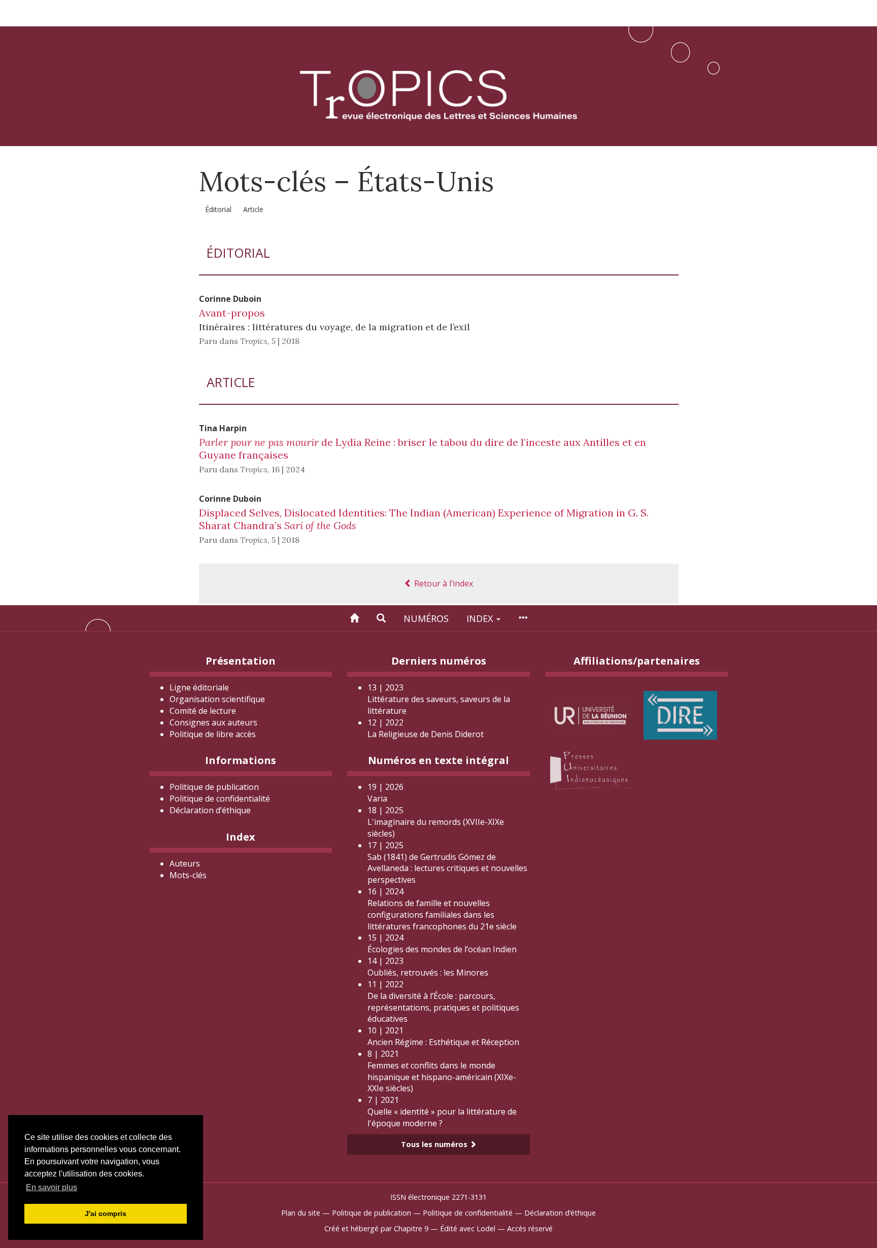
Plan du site (300, 1213)
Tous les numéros (435, 1144)
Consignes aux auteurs (213, 722)
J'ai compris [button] (105, 1213)
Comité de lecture (203, 710)
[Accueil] (354, 618)
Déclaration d (210, 810)
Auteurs (185, 863)
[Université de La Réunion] (590, 714)
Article (253, 209)
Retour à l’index (442, 583)
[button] (381, 618)
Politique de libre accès (213, 734)
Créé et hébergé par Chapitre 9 (376, 1228)
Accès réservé (530, 1228)
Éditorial (218, 209)
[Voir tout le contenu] (523, 618)
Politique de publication (214, 786)
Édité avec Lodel (467, 1228)
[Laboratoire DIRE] (680, 714)
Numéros (426, 618)
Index (480, 618)
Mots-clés (188, 875)
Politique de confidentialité (220, 798)
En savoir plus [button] (51, 1187)
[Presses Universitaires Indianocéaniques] (590, 768)
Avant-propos (232, 312)
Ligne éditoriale (199, 687)
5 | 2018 (285, 341)
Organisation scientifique (217, 699)
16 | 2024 (288, 469)
